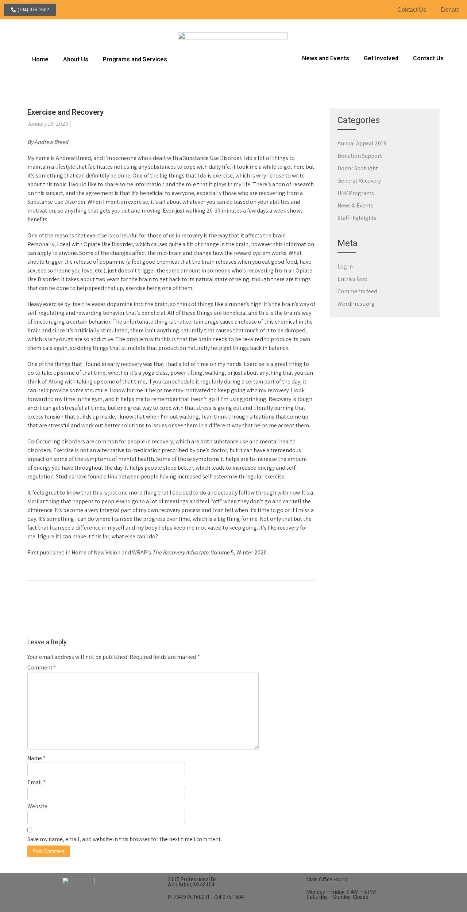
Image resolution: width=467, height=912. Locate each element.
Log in (345, 266)
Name (36, 758)
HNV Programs (355, 193)
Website (37, 806)
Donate (450, 10)
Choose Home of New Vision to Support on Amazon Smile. (241, 623)
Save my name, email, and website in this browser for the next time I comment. (124, 839)
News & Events (355, 205)
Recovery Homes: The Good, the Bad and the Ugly (92, 623)
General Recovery (49, 572)
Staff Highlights (357, 218)
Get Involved (381, 58)
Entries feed (352, 279)
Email (36, 782)
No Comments (90, 123)
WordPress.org (356, 304)
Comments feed (357, 291)
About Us (75, 59)
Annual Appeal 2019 (361, 143)
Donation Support (359, 156)
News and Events (325, 58)
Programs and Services (135, 59)
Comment (41, 667)
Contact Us (411, 10)
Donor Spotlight (357, 168)
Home (40, 59)
